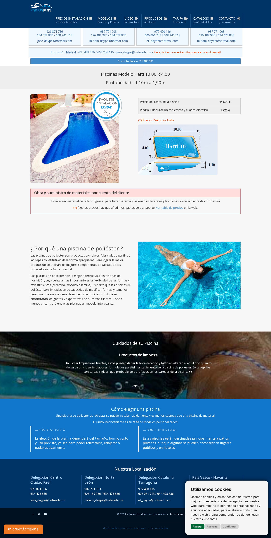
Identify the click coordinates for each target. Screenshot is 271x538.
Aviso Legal (176, 514)
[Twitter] (39, 514)
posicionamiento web (133, 528)
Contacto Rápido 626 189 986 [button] (135, 61)
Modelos (108, 20)
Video (132, 20)
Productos (153, 20)
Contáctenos (25, 529)
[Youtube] (45, 514)
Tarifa (179, 20)
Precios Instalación (71, 20)
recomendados (159, 528)
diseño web (110, 528)
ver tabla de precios (169, 208)
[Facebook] (33, 514)
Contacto (227, 20)
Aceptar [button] (198, 526)
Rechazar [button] (213, 526)
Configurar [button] (230, 526)
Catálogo (202, 20)
